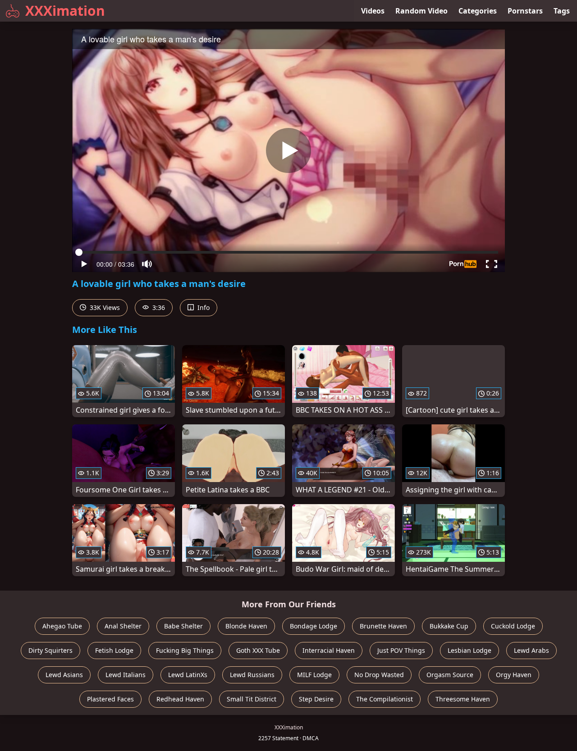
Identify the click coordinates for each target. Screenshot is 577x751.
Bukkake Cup (449, 626)
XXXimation (65, 10)
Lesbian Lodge (469, 650)
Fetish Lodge (114, 650)
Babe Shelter (183, 626)
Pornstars (525, 11)
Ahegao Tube (62, 626)
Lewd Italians (125, 674)
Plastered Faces (110, 699)
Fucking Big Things (185, 650)
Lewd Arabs (531, 650)
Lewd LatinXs (187, 674)
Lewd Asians (64, 674)
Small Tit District (251, 699)
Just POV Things (401, 650)
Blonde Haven (246, 626)
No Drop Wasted (379, 674)
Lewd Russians (252, 674)
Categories (477, 11)
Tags (562, 11)
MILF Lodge (314, 674)
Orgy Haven (513, 674)
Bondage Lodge (313, 626)
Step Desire (316, 699)
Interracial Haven (328, 650)
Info (203, 307)
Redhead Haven (180, 699)
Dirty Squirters (50, 650)
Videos (373, 11)
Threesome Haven (462, 699)
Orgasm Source (449, 674)
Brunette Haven (383, 626)
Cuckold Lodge (513, 626)
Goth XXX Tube (258, 650)
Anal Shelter (123, 626)
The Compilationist (384, 699)
